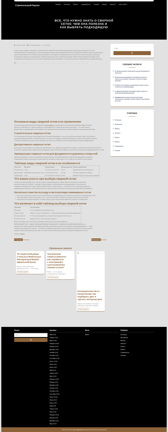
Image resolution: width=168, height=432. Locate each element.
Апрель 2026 (54, 337)
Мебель (104, 4)
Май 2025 (53, 370)
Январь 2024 (54, 418)
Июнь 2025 (53, 367)
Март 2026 (53, 340)
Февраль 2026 (54, 343)
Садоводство (86, 4)
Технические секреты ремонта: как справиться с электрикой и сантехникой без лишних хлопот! (56, 261)
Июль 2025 (53, 364)
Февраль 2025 (54, 379)
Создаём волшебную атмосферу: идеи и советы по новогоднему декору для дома (131, 92)
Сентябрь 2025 (54, 358)
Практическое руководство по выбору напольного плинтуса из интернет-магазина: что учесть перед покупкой (131, 79)
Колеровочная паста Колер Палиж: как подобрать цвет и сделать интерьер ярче (89, 295)
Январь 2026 (54, 346)
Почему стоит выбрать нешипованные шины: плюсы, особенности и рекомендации (132, 86)
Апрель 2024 (54, 409)
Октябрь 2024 (54, 391)
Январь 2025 (54, 382)
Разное (117, 137)
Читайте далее (22, 272)
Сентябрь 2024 (54, 394)
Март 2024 (53, 412)
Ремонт (75, 4)
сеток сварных (49, 125)
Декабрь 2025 (54, 349)
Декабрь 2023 (54, 421)
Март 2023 (53, 424)
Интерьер (67, 4)
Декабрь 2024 (54, 385)
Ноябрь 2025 (54, 352)
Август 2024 (53, 397)
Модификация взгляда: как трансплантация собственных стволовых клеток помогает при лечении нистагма (132, 99)
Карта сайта (123, 4)
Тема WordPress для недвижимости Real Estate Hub (78, 430)
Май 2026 (53, 334)
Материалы (118, 124)
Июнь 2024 (53, 403)
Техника (96, 4)
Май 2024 (53, 406)
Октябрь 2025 (54, 355)
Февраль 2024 (54, 415)
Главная (58, 4)
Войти (87, 334)
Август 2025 (53, 361)
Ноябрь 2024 (54, 388)
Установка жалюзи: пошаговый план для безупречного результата (132, 72)
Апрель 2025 (54, 373)
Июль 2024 (53, 400)
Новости (113, 4)
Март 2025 (53, 376)
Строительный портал (27, 5)
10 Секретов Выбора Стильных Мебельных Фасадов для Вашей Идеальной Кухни (29, 258)
